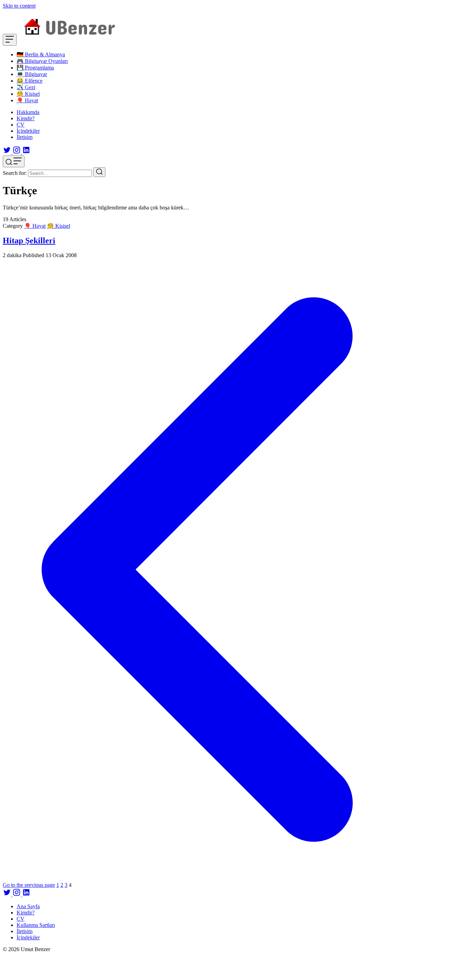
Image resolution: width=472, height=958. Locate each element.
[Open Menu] (10, 40)
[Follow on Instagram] (17, 152)
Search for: (15, 173)
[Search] (99, 172)
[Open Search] (14, 161)
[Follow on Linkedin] (26, 152)
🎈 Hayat (35, 226)
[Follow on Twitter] (7, 152)
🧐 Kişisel (58, 226)
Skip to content (19, 6)
